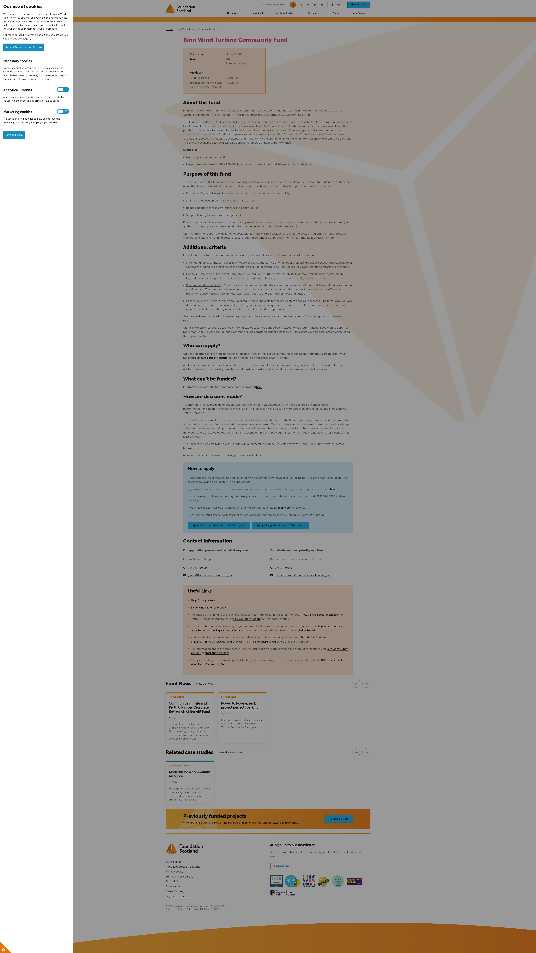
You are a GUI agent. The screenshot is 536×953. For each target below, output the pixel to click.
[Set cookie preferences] (5, 947)
